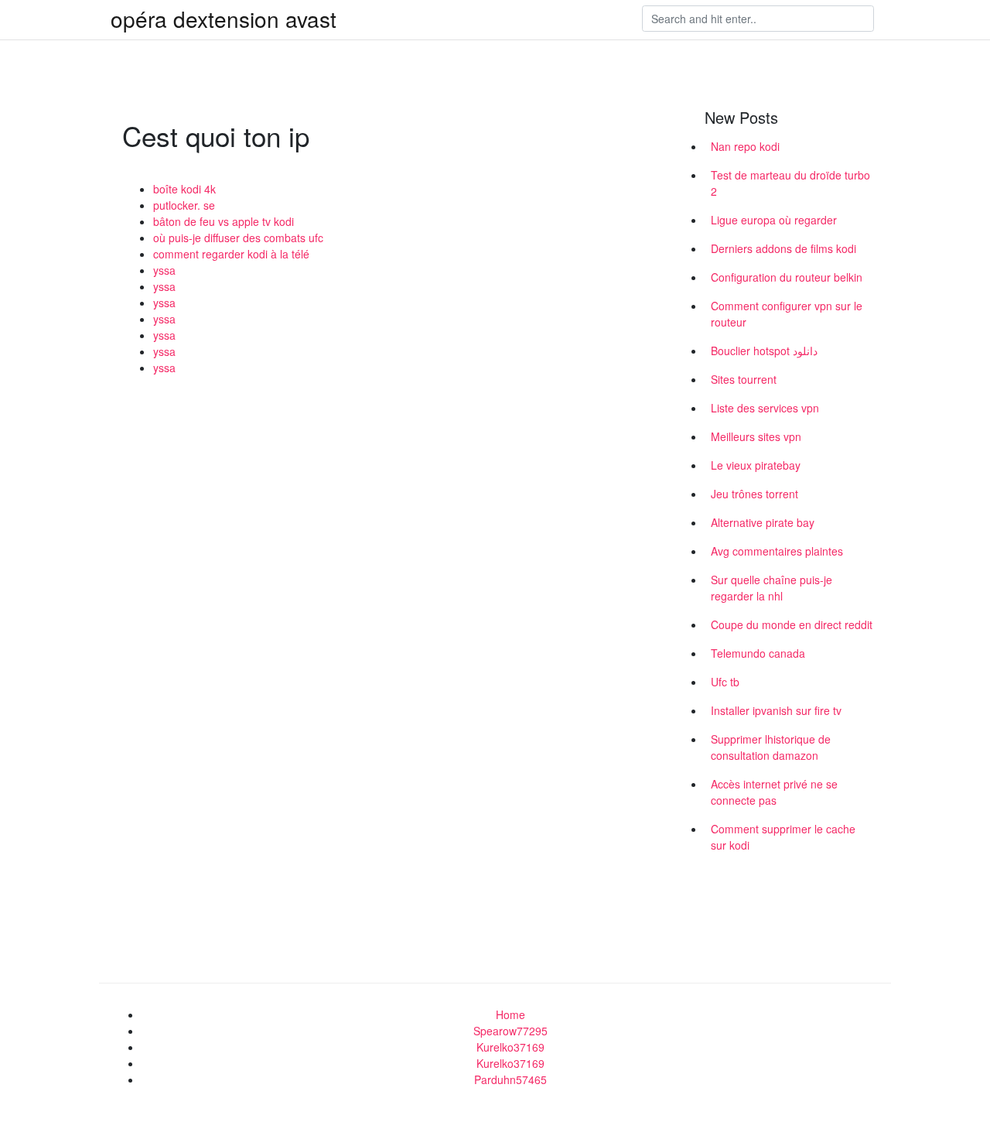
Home (510, 1014)
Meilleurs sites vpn (756, 436)
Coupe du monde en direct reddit (791, 624)
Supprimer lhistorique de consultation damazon (771, 747)
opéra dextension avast (223, 18)
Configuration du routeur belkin (786, 277)
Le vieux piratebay (756, 465)
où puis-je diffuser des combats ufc (238, 237)
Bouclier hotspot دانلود (764, 350)
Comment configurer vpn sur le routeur (786, 314)
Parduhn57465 (510, 1079)
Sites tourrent (744, 379)
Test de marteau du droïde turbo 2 (790, 183)
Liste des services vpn (765, 408)
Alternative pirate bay (762, 522)
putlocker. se (184, 205)
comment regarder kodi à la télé (231, 254)
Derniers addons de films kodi (783, 248)
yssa (164, 270)
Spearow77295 (510, 1030)
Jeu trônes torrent (754, 493)
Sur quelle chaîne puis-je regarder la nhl (771, 588)
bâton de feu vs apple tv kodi (223, 221)
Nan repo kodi (745, 146)
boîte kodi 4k (184, 189)
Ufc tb (725, 681)
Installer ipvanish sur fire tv (776, 710)
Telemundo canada (758, 653)
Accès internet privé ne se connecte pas (774, 792)
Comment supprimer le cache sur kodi (783, 837)
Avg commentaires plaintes (777, 551)
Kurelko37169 (510, 1047)
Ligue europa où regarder (774, 219)
